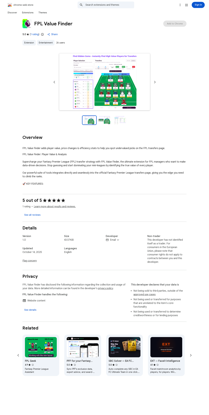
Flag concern (29, 260)
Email (113, 239)
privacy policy (105, 288)
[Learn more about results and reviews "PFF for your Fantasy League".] (74, 364)
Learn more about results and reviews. (55, 206)
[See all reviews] (32, 215)
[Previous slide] (54, 82)
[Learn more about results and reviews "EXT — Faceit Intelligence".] (157, 364)
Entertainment (46, 42)
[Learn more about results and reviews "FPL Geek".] (32, 364)
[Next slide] (155, 82)
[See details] (30, 310)
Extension (29, 42)
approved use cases (144, 294)
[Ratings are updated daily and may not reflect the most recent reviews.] (42, 34)
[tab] (12, 12)
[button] (186, 5)
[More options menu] (180, 5)
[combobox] (110, 5)
